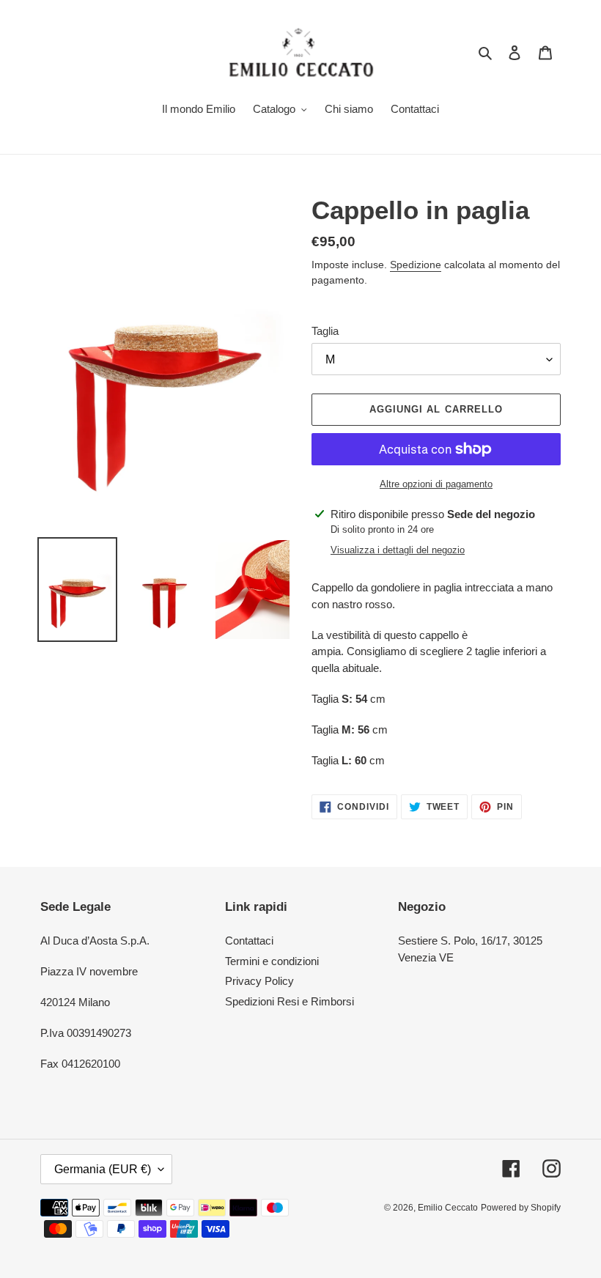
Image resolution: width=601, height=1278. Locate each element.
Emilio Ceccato (448, 1208)
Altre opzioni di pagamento (436, 484)
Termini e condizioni (272, 961)
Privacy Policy (259, 981)
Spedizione (415, 264)
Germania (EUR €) (102, 1169)
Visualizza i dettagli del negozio (398, 549)
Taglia (325, 331)
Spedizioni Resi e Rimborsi (289, 1001)
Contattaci (249, 940)
